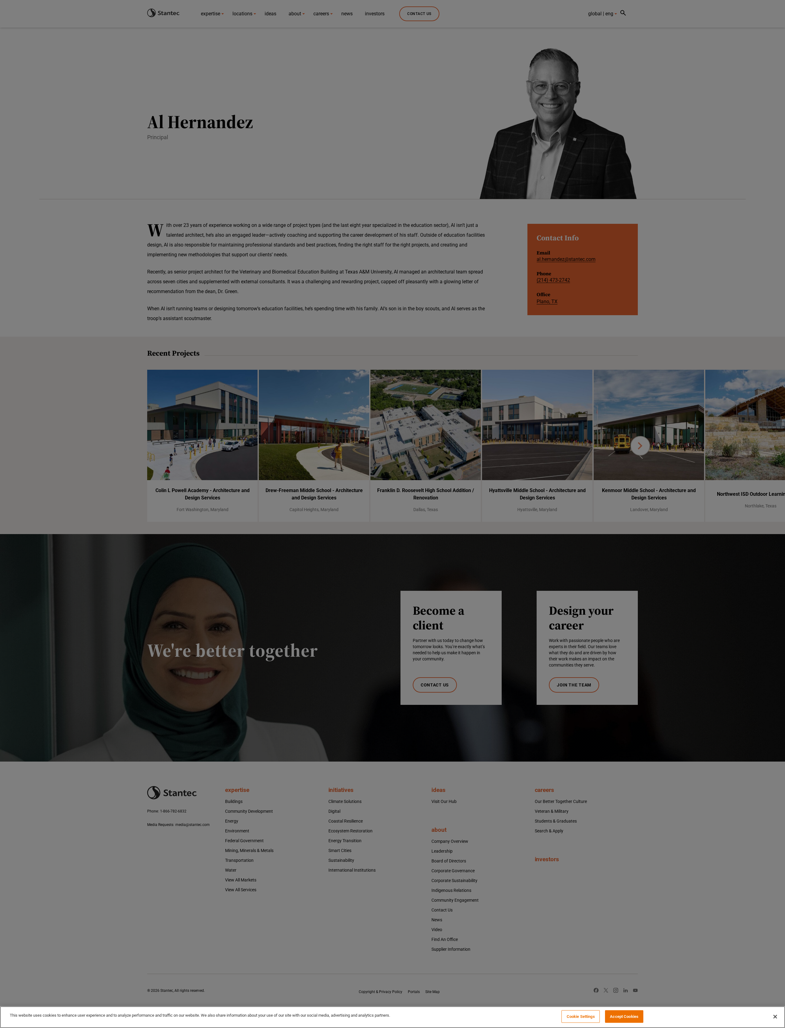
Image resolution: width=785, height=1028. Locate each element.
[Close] (775, 1016)
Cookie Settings (581, 1016)
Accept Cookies (624, 1016)
